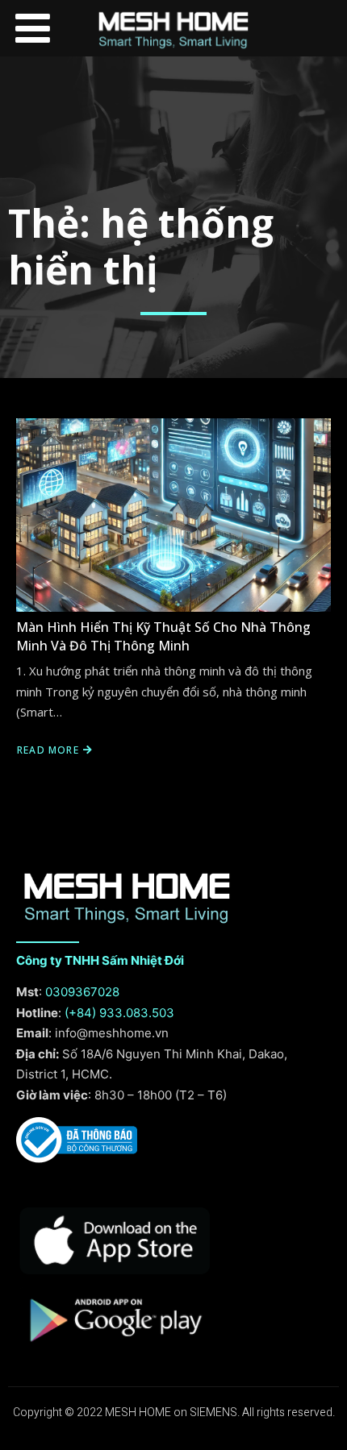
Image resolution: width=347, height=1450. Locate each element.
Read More (48, 750)
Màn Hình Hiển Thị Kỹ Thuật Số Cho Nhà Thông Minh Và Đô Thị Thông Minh (163, 636)
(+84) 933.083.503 (119, 1012)
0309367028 (82, 991)
